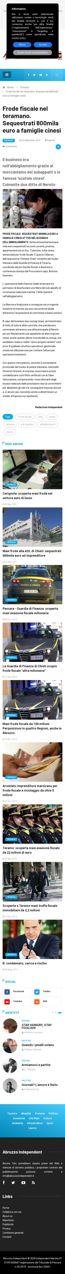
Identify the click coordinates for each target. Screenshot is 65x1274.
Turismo (12, 1113)
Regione (51, 140)
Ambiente (17, 1123)
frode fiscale (25, 416)
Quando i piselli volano (38, 1045)
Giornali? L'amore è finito (40, 1085)
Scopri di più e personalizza (33, 52)
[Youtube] (41, 75)
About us (7, 1216)
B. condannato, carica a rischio (25, 963)
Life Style (26, 1041)
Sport (50, 1123)
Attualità (26, 1113)
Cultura (26, 1021)
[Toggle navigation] (7, 74)
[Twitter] (34, 75)
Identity (12, 1012)
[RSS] (47, 75)
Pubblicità (8, 1224)
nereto (9, 432)
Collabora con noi (12, 1212)
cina (40, 416)
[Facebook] (28, 75)
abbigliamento (48, 424)
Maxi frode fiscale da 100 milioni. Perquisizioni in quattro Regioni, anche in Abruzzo (32, 728)
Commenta (11, 146)
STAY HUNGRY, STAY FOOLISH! (37, 1026)
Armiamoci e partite (36, 1065)
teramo (10, 424)
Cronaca (24, 87)
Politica (26, 1061)
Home (10, 87)
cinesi (52, 416)
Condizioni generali (13, 1232)
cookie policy (19, 37)
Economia (19, 1118)
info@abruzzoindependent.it (18, 1175)
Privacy (7, 1228)
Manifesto (8, 1220)
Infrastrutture (35, 1123)
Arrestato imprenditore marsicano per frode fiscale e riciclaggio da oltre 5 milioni (30, 790)
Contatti (7, 1237)
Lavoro (32, 1128)
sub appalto (27, 424)
